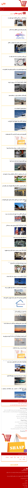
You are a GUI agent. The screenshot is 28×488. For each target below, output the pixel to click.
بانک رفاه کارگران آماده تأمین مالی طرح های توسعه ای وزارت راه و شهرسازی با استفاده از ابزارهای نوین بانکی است (14, 412)
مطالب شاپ (25, 487)
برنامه (24, 459)
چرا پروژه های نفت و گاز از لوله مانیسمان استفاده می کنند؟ (18, 428)
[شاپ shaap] (23, 3)
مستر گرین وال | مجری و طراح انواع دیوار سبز (18, 404)
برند (20, 459)
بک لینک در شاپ (24, 483)
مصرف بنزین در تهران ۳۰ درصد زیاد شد (20, 425)
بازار (24, 457)
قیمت (11, 457)
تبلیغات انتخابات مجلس (22, 403)
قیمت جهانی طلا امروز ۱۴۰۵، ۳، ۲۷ (21, 414)
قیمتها (26, 480)
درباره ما (26, 482)
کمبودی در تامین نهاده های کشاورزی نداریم (20, 427)
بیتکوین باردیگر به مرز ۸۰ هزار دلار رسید (20, 422)
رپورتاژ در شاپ (25, 485)
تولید (18, 457)
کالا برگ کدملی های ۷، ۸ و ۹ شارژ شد (21, 416)
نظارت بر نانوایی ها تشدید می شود (21, 418)
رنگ (15, 457)
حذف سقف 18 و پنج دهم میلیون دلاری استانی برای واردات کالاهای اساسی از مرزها (15, 410)
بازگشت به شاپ (13, 464)
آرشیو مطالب (18, 13)
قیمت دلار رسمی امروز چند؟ (22, 423)
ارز (21, 457)
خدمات (7, 457)
